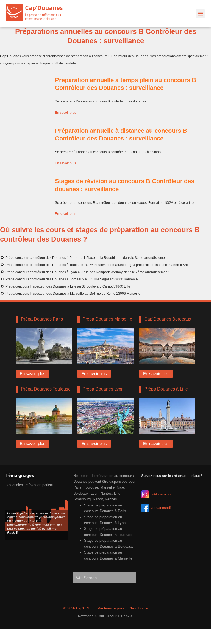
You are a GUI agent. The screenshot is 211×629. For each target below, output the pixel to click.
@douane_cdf (162, 494)
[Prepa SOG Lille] (167, 416)
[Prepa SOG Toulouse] (44, 416)
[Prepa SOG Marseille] (105, 346)
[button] (200, 13)
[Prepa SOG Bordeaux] (167, 346)
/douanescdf (161, 508)
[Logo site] (36, 13)
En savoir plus (65, 113)
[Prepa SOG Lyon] (105, 416)
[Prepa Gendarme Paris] (44, 346)
